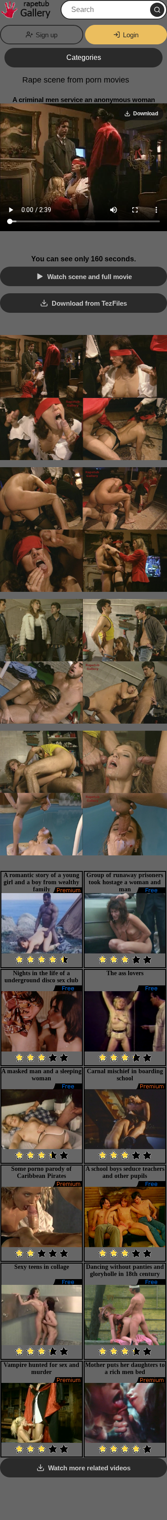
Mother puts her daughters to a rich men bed (125, 1368)
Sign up (46, 35)
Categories (83, 57)
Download (145, 113)
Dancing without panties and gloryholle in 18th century (125, 1270)
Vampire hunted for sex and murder (41, 1368)
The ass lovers (124, 973)
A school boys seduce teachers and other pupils (125, 1172)
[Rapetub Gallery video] (29, 10)
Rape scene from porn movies (75, 79)
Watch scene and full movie (89, 276)
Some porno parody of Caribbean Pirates (41, 1172)
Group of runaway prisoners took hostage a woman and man (124, 882)
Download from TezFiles (89, 303)
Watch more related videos (89, 1468)
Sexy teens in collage (41, 1267)
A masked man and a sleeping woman (41, 1075)
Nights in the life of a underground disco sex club (41, 977)
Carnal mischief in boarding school (125, 1075)
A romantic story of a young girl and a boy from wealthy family (41, 882)
